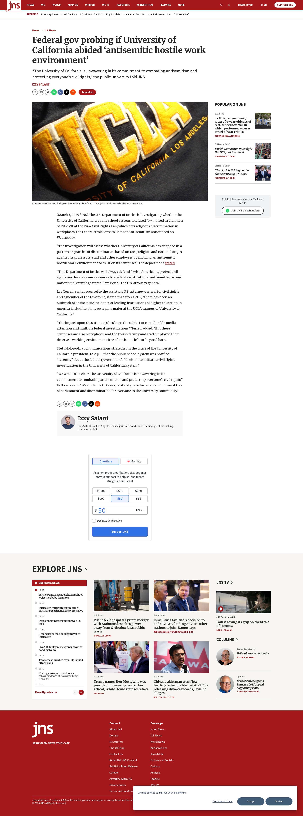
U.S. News (50, 30)
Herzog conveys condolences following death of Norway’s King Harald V (58, 676)
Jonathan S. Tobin (225, 156)
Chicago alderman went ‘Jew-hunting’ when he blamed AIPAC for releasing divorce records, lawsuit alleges (181, 687)
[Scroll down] (81, 692)
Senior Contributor (246, 649)
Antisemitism (145, 5)
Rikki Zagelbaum (103, 635)
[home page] (14, 6)
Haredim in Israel (155, 14)
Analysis (73, 5)
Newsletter (245, 5)
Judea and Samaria (134, 14)
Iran (169, 14)
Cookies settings (223, 801)
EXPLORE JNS (58, 569)
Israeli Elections (69, 14)
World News (159, 615)
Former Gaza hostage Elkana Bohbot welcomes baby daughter (61, 596)
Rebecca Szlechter (164, 632)
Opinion (90, 5)
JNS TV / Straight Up (226, 617)
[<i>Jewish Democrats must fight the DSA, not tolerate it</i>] (263, 151)
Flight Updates (114, 14)
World (57, 5)
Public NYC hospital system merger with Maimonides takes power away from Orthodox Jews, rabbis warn (121, 626)
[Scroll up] (75, 692)
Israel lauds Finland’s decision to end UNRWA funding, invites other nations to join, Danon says (180, 624)
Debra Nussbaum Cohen (227, 136)
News (35, 30)
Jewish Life (123, 5)
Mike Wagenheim (184, 632)
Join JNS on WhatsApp (245, 210)
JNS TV (105, 5)
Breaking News (49, 583)
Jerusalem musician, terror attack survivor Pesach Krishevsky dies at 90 (61, 609)
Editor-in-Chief (181, 14)
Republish (87, 92)
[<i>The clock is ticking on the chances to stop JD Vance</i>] (263, 173)
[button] (47, 92)
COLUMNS (225, 640)
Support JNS (285, 5)
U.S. (43, 5)
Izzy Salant (41, 84)
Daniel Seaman (224, 630)
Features (165, 5)
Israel (30, 5)
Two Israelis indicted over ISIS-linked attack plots (61, 661)
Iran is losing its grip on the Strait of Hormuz (242, 624)
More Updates (44, 692)
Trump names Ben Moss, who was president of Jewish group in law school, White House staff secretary (121, 685)
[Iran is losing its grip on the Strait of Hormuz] (243, 602)
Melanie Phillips (245, 657)
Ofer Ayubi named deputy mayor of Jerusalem (59, 635)
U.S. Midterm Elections (91, 14)
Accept (251, 801)
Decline (279, 801)
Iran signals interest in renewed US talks (60, 622)
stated (170, 263)
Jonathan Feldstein (248, 691)
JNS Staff (99, 693)
